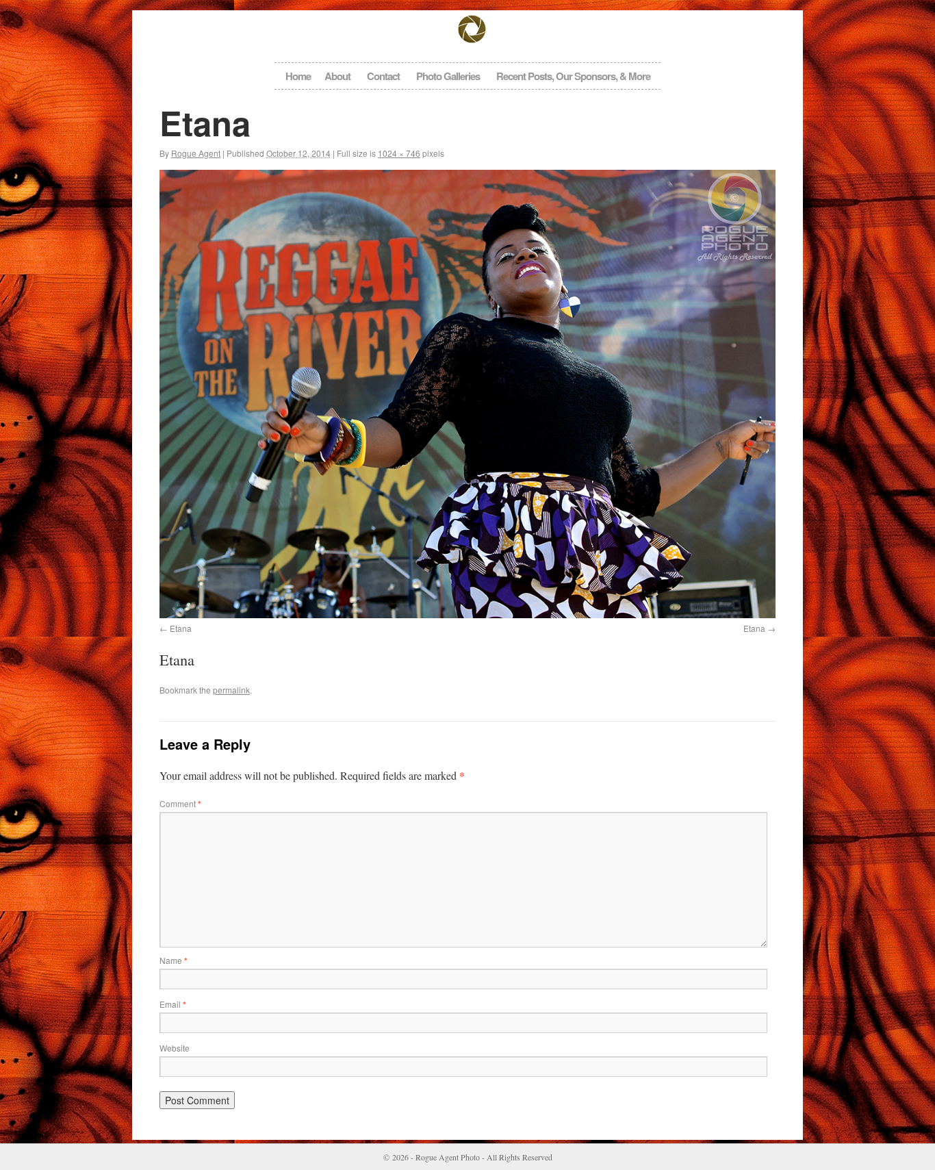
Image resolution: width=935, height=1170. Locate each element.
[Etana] (467, 394)
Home (298, 76)
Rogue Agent (195, 153)
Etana (181, 628)
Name (173, 960)
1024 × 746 (399, 153)
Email (172, 1004)
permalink (231, 690)
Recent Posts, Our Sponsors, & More (573, 76)
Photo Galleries (448, 76)
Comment (180, 803)
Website (174, 1048)
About (337, 76)
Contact (383, 76)
